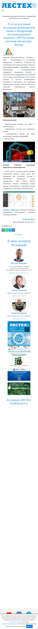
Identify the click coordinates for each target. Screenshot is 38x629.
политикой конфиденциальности (10, 624)
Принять (29, 626)
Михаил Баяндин (19, 263)
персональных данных (14, 622)
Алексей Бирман (19, 313)
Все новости (19, 235)
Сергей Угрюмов (19, 290)
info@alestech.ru (19, 403)
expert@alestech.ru (19, 296)
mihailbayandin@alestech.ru (19, 273)
